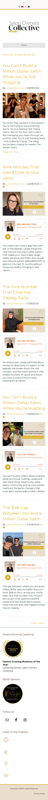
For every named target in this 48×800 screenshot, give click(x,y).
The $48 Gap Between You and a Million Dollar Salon (22, 513)
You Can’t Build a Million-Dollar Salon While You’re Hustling (24, 403)
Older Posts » (38, 623)
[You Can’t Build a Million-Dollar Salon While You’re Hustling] (24, 434)
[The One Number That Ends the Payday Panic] (24, 320)
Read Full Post (10, 152)
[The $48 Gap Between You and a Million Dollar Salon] (24, 544)
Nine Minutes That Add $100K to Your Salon (21, 173)
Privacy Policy (39, 794)
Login (24, 2)
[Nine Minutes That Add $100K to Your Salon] (24, 203)
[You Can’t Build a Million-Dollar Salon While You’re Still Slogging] (24, 105)
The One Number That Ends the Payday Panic (20, 292)
